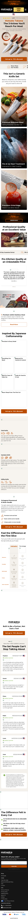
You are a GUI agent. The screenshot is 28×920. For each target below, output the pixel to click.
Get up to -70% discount (14, 59)
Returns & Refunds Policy (7, 882)
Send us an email (7, 907)
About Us (3, 895)
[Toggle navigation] (25, 9)
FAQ (2, 883)
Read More (14, 324)
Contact (3, 885)
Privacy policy (4, 891)
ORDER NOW (19, 9)
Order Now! (14, 220)
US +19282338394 (7, 905)
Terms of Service (5, 890)
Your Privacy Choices (9, 901)
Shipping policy (4, 893)
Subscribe (14, 866)
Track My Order (4, 880)
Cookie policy (4, 898)
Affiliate (3, 897)
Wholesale (3, 875)
